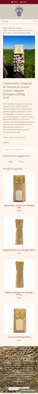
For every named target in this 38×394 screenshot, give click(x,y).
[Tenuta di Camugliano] (19, 10)
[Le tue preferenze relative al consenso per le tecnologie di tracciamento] (27, 390)
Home (5, 28)
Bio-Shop (12, 28)
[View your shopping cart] (35, 21)
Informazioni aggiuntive (14, 149)
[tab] (19, 149)
